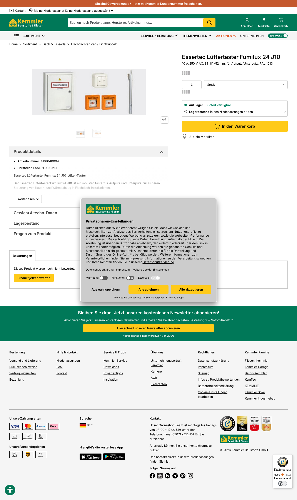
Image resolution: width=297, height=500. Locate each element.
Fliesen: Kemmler (257, 360)
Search (209, 22)
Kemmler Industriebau (260, 398)
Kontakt (62, 373)
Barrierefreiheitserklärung (216, 386)
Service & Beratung (157, 36)
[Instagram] (190, 476)
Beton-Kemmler (256, 373)
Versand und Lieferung (25, 360)
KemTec (250, 379)
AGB (154, 378)
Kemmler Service (115, 360)
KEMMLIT (252, 386)
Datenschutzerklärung (213, 360)
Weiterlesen (26, 199)
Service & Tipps (114, 352)
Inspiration (110, 379)
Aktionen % (226, 36)
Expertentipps (113, 373)
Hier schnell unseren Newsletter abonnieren (148, 328)
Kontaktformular (200, 445)
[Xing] (175, 476)
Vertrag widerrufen (22, 373)
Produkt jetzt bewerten (33, 278)
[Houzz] (167, 476)
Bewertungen (22, 256)
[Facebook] (152, 476)
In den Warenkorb (238, 126)
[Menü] (290, 457)
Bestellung (17, 352)
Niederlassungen (68, 360)
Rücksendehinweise (23, 367)
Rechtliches (206, 352)
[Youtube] (160, 476)
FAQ (60, 367)
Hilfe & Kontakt (67, 352)
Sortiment (32, 36)
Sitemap (203, 373)
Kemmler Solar (255, 392)
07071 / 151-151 (183, 434)
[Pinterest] (182, 476)
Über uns (157, 352)
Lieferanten (159, 384)
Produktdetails (27, 151)
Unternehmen (252, 36)
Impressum (205, 367)
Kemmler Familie (257, 352)
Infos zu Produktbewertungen (219, 379)
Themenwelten (194, 36)
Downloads (111, 367)
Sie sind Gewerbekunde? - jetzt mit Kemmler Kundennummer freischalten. (148, 3)
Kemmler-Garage (256, 367)
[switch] (282, 483)
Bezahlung (16, 379)
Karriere (156, 371)
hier (166, 461)
